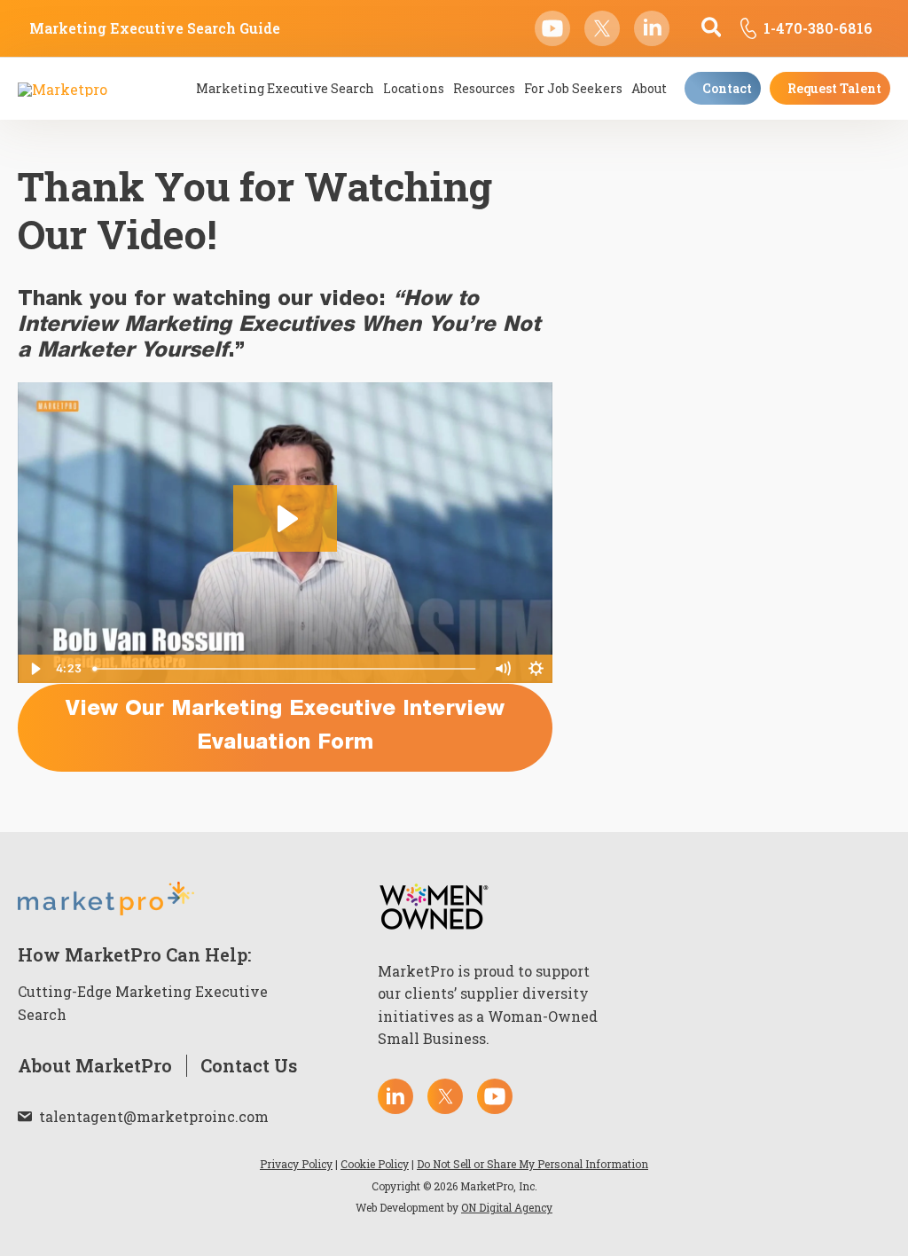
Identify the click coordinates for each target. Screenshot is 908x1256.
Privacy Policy (296, 1164)
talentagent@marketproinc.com (154, 1116)
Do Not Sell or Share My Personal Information (532, 1164)
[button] (712, 28)
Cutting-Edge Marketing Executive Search (143, 1003)
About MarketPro (95, 1066)
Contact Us (248, 1066)
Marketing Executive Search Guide (154, 28)
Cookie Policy (374, 1164)
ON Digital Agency (506, 1207)
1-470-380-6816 (818, 28)
